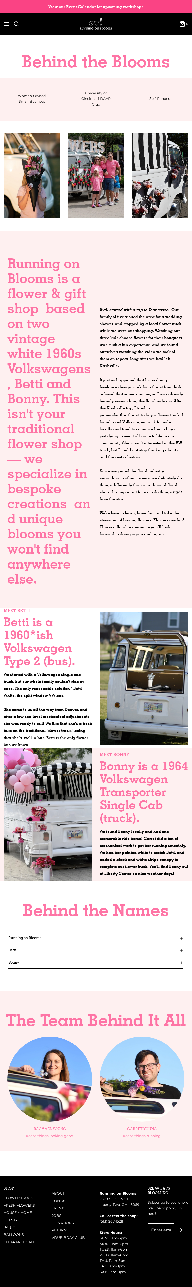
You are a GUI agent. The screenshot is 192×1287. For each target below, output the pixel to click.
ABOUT (58, 1193)
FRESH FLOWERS (19, 1205)
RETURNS (60, 1230)
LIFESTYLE (13, 1220)
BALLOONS (14, 1234)
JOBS (57, 1215)
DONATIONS (63, 1223)
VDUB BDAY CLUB (68, 1237)
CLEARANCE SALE (20, 1242)
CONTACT (60, 1201)
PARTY (9, 1227)
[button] (96, 938)
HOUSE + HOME (18, 1212)
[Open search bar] (18, 24)
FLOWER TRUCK (18, 1198)
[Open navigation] (7, 24)
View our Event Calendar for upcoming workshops (96, 6)
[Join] (181, 1230)
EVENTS (59, 1208)
